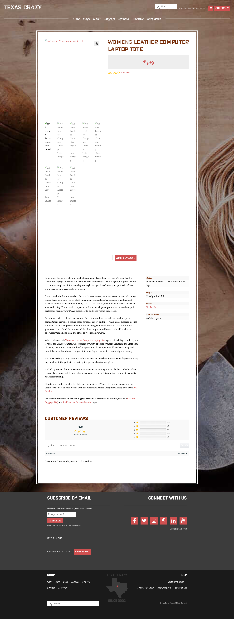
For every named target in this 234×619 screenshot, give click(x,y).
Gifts (76, 19)
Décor (97, 19)
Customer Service (198, 8)
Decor (65, 582)
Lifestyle (138, 19)
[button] (96, 43)
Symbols (123, 19)
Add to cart (125, 258)
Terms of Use (181, 587)
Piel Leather (152, 307)
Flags (86, 19)
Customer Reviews (178, 528)
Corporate (154, 19)
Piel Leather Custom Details (77, 402)
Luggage (109, 19)
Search (184, 445)
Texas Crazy (23, 8)
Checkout (222, 8)
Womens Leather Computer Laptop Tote (85, 340)
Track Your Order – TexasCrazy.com (154, 587)
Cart (68, 551)
